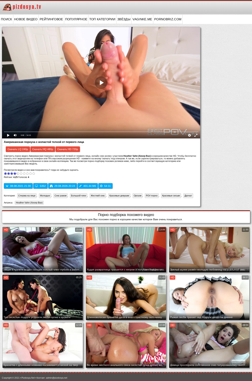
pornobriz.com (168, 19)
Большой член (78, 195)
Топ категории (102, 19)
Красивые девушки (119, 195)
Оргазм (137, 195)
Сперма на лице (26, 195)
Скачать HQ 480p (42, 149)
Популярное (76, 19)
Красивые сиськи (171, 195)
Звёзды (123, 19)
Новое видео (26, 19)
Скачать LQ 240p (18, 149)
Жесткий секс (98, 195)
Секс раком (60, 195)
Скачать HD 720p (67, 149)
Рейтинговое (51, 19)
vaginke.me (142, 19)
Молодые (45, 195)
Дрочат (188, 195)
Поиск (6, 19)
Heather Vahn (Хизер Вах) (29, 203)
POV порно (152, 195)
